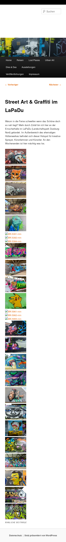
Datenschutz (15, 535)
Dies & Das (11, 67)
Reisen (20, 60)
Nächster (55, 84)
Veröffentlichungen (15, 74)
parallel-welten (19, 20)
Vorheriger (11, 84)
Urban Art (49, 60)
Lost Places (34, 60)
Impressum (34, 74)
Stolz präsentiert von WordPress (40, 535)
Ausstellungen (28, 67)
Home (9, 60)
